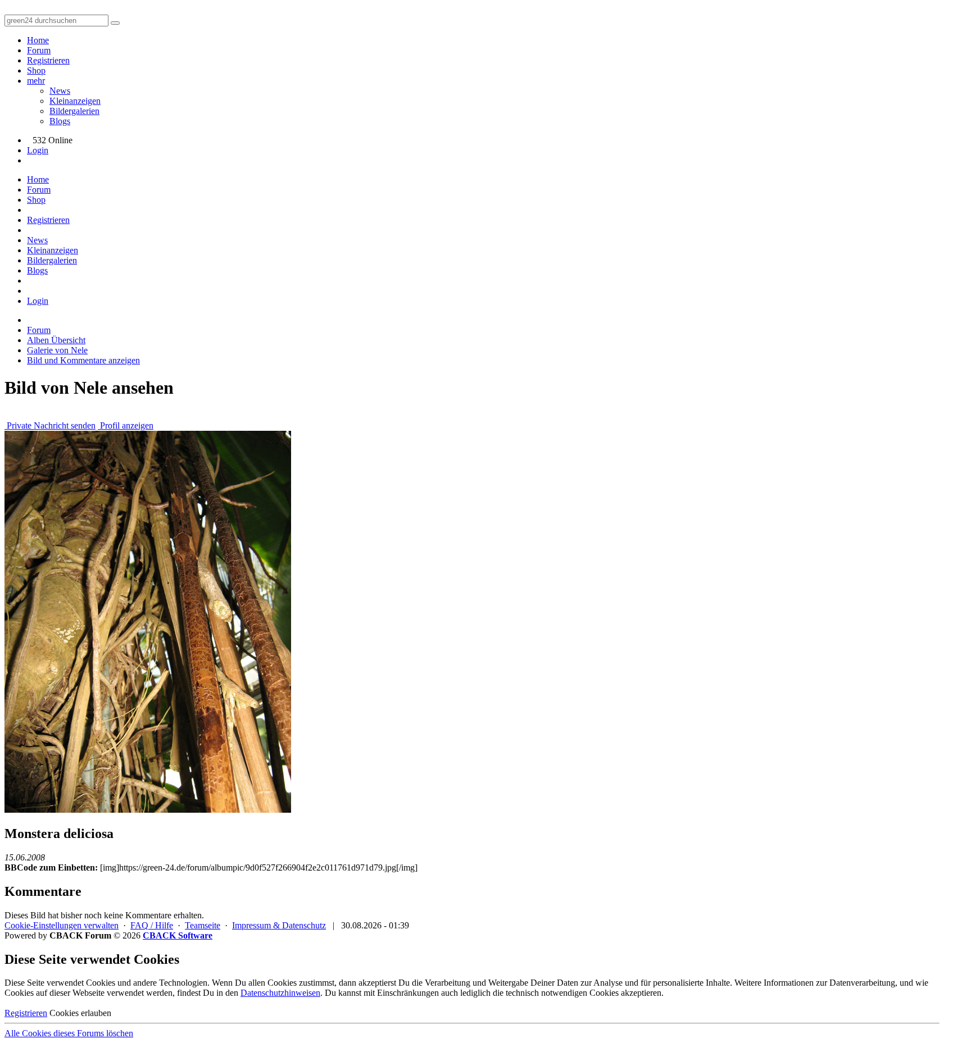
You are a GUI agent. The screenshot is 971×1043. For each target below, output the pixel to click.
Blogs (59, 121)
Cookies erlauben (80, 1013)
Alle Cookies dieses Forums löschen (68, 1033)
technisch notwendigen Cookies (562, 993)
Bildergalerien (74, 111)
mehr (36, 80)
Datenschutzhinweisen (280, 993)
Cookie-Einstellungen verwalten (61, 925)
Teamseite (202, 925)
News (59, 90)
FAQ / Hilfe (151, 925)
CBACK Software (177, 935)
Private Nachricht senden (50, 425)
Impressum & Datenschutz (279, 925)
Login (37, 150)
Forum (39, 50)
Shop (36, 70)
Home (38, 40)
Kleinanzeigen (75, 101)
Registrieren (48, 60)
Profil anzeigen (125, 425)
